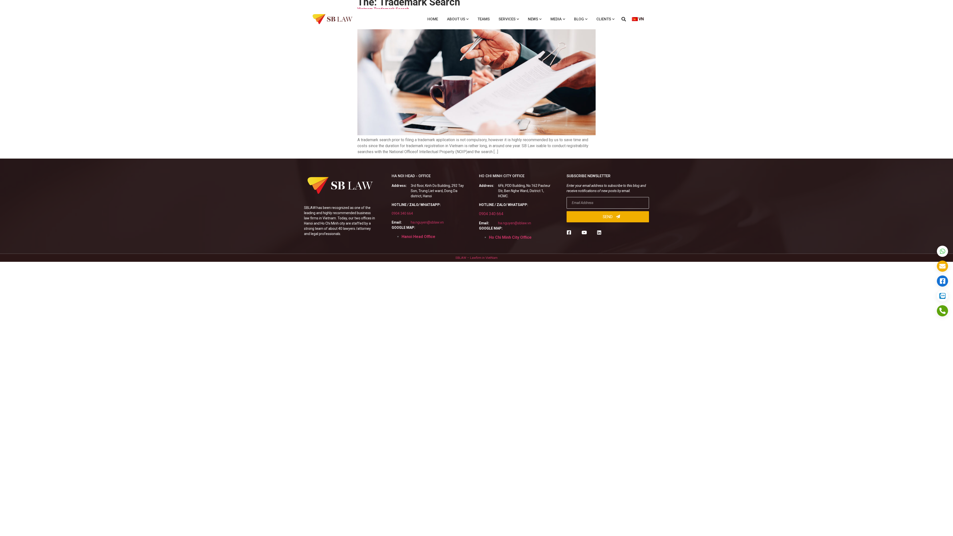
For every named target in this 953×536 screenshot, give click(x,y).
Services (507, 19)
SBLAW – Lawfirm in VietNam (476, 258)
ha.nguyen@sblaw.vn (427, 222)
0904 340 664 (402, 213)
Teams (483, 19)
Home (432, 19)
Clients (603, 19)
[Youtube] (584, 232)
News (533, 19)
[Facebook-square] (569, 232)
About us (456, 19)
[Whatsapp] (942, 251)
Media (556, 19)
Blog (579, 19)
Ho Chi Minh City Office (510, 237)
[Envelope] (942, 266)
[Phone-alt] (942, 310)
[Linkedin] (599, 232)
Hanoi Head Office (418, 236)
